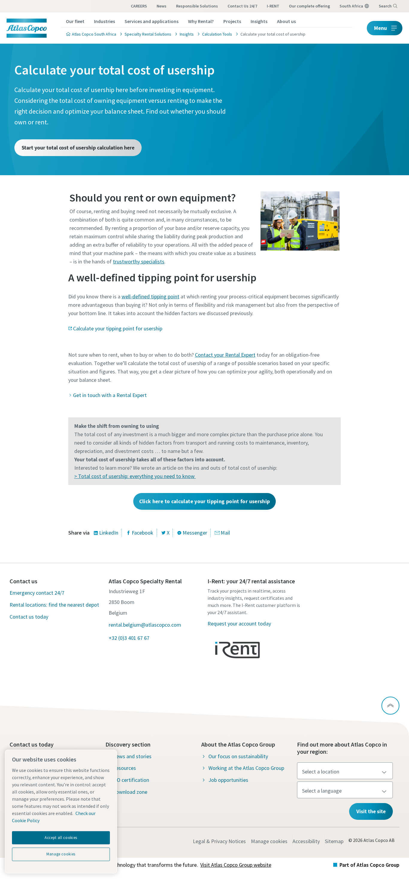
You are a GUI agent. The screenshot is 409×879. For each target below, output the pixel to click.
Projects (232, 21)
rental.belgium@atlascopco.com (145, 624)
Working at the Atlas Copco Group (246, 767)
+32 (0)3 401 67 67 (129, 637)
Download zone (130, 791)
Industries (104, 21)
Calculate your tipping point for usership (117, 328)
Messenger (195, 532)
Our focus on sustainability (238, 756)
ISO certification (131, 779)
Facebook (142, 532)
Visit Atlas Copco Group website (235, 864)
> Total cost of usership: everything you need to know (135, 476)
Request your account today (239, 623)
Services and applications (151, 21)
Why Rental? (201, 21)
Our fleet (75, 21)
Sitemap (334, 841)
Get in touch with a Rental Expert (110, 395)
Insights (259, 21)
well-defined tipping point (150, 296)
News (161, 6)
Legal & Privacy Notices (219, 841)
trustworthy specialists (138, 261)
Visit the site (371, 811)
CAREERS (139, 6)
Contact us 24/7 (242, 6)
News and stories (132, 756)
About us (286, 21)
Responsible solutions (197, 6)
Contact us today (29, 616)
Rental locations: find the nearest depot (54, 604)
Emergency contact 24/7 (37, 592)
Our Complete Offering (309, 6)
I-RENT (273, 6)
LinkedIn (108, 532)
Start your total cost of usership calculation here (78, 147)
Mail (225, 532)
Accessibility (306, 841)
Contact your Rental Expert (225, 354)
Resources (124, 767)
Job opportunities (228, 779)
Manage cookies (269, 841)
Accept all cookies (61, 837)
